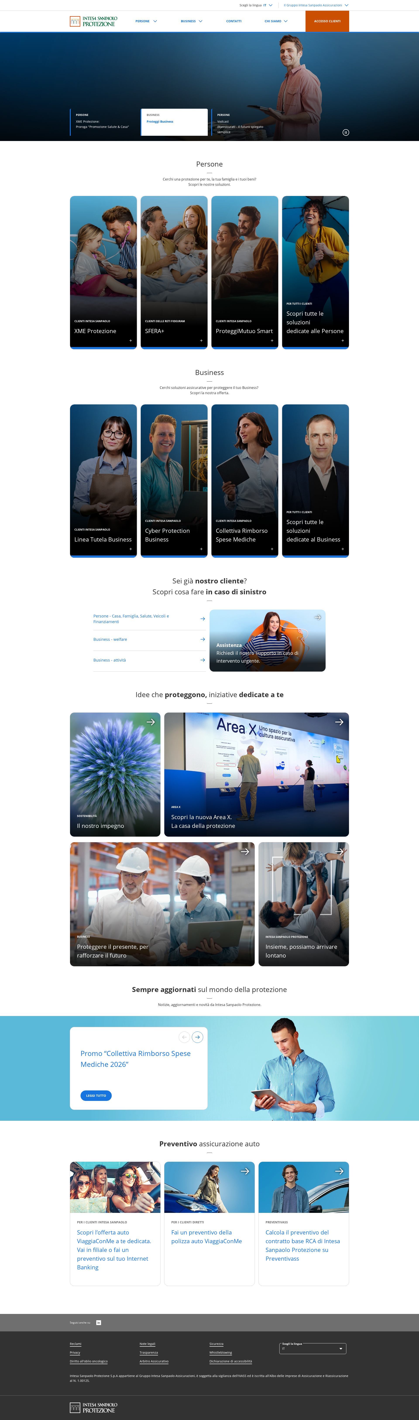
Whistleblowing (221, 1352)
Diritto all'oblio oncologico (89, 1361)
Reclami (75, 1344)
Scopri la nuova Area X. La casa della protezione (203, 821)
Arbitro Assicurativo (154, 1361)
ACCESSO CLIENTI (327, 21)
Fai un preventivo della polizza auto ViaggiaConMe (206, 1236)
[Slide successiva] (197, 1037)
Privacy (75, 1352)
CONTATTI (234, 21)
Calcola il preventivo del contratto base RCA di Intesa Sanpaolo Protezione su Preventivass (303, 1245)
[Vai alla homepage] (93, 21)
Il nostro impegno (100, 826)
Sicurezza (216, 1344)
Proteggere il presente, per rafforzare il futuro (113, 951)
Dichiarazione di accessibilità (231, 1361)
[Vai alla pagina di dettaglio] (202, 619)
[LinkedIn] (98, 1322)
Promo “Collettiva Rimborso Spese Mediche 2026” (136, 1059)
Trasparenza (149, 1352)
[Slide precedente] (184, 1037)
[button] (346, 132)
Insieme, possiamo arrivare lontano (301, 951)
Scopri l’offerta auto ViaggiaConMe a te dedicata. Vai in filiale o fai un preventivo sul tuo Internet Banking (114, 1249)
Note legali (147, 1344)
